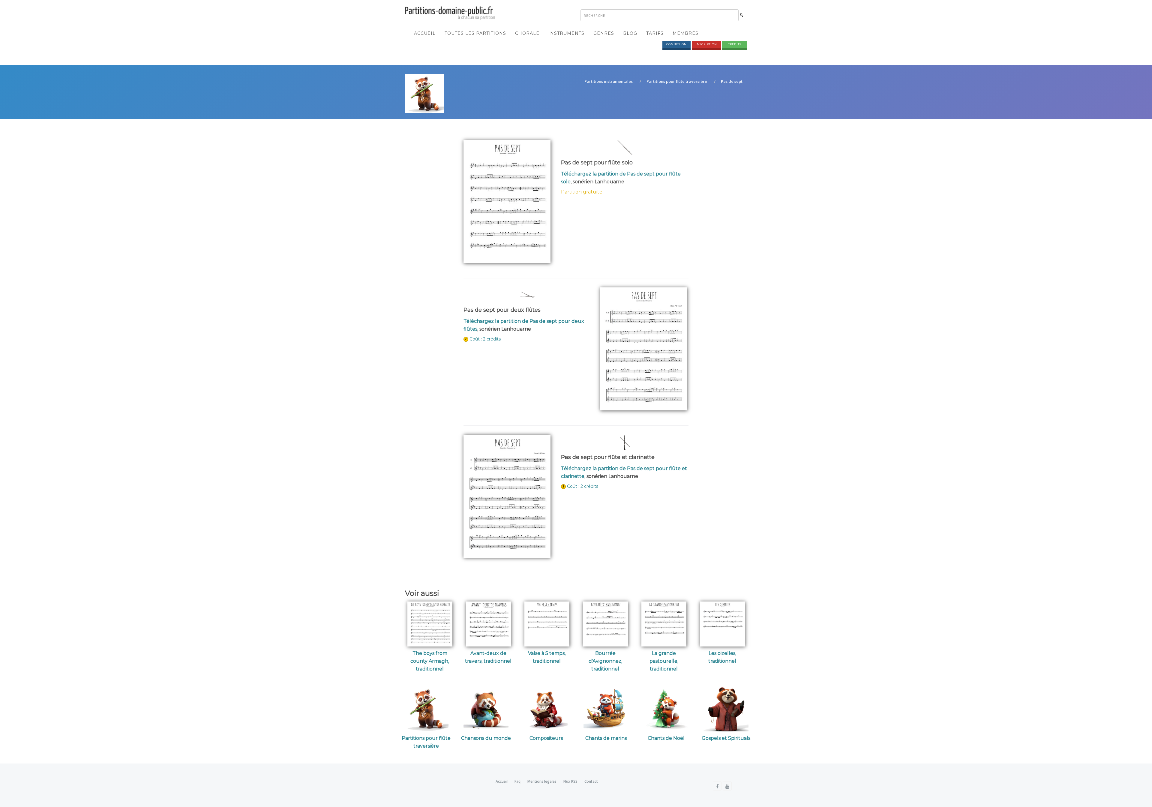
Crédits (734, 44)
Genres (603, 33)
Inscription (706, 44)
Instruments (566, 33)
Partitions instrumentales (608, 81)
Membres (685, 33)
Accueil (425, 33)
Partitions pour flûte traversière (676, 81)
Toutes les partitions (475, 33)
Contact (591, 781)
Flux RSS (570, 781)
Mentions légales (541, 781)
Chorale (527, 33)
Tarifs (655, 33)
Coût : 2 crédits (485, 339)
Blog (630, 33)
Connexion (676, 44)
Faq (517, 781)
